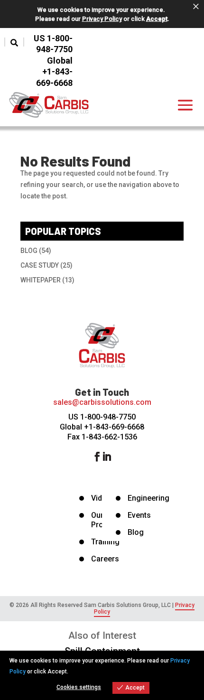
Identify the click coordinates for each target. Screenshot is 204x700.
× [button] (196, 6)
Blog (136, 532)
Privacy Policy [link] (102, 18)
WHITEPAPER (40, 280)
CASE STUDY (39, 265)
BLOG (28, 250)
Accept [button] (156, 18)
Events (139, 515)
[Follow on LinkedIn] (111, 456)
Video (101, 498)
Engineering (148, 498)
